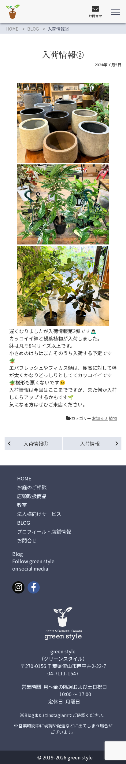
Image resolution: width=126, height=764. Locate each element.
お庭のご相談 (31, 487)
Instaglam (57, 715)
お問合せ (27, 540)
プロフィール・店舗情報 (44, 531)
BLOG (33, 29)
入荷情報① (36, 443)
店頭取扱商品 (31, 496)
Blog (29, 715)
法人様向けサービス (39, 513)
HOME (12, 29)
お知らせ (100, 418)
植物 (113, 418)
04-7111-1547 (63, 673)
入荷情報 (90, 443)
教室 (22, 505)
